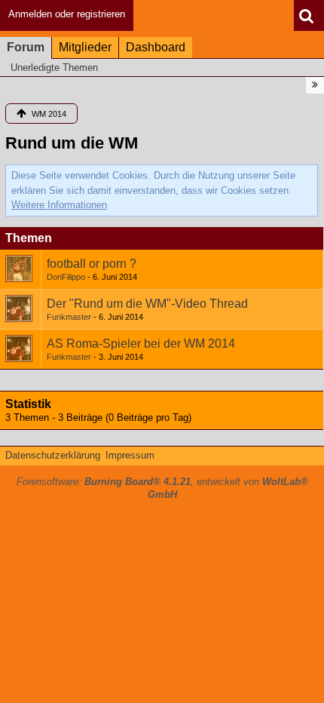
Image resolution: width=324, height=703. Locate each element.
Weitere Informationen (59, 204)
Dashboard (155, 47)
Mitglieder (85, 47)
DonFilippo (66, 276)
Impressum (129, 455)
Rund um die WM (71, 143)
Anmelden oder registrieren (66, 14)
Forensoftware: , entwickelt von (162, 488)
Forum (25, 47)
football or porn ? (91, 263)
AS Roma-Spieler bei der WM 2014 (141, 343)
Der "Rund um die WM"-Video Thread (147, 303)
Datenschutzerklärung (52, 455)
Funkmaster (69, 316)
